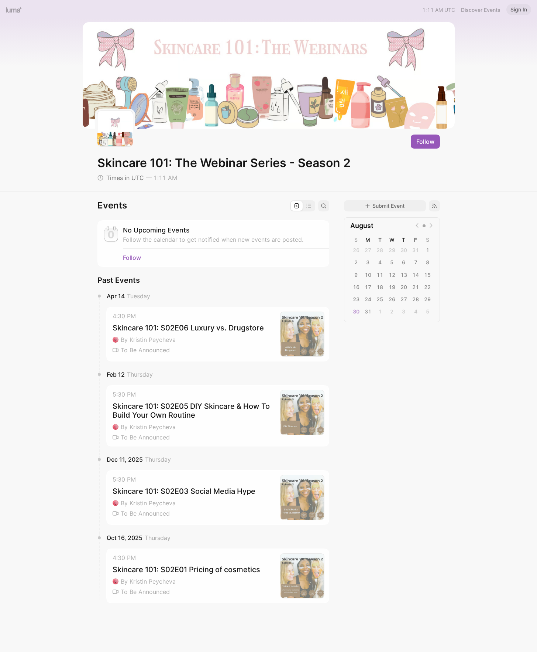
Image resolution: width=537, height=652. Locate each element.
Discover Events (480, 10)
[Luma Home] (14, 9)
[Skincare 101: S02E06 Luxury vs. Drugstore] (218, 334)
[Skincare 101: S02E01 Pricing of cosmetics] (218, 576)
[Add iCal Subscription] (434, 205)
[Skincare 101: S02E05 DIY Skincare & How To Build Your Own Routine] (218, 416)
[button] (217, 334)
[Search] (323, 205)
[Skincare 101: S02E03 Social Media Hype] (218, 497)
